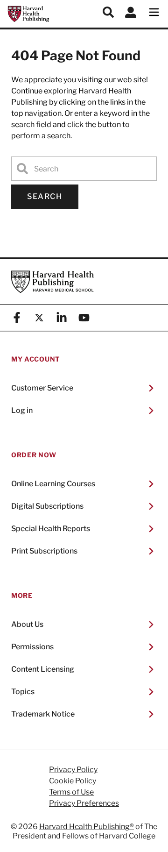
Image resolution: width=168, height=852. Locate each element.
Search (45, 196)
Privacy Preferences (84, 803)
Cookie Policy (72, 781)
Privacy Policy (73, 770)
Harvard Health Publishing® (86, 826)
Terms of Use (71, 792)
